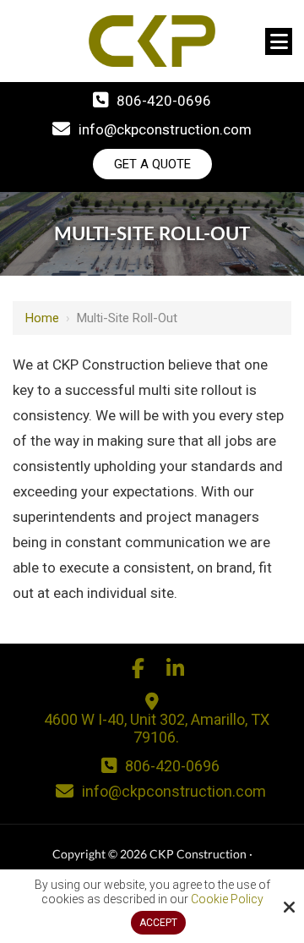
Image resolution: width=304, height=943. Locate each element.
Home (42, 318)
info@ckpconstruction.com (165, 129)
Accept (158, 923)
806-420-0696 (164, 100)
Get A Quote (152, 164)
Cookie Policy (227, 899)
